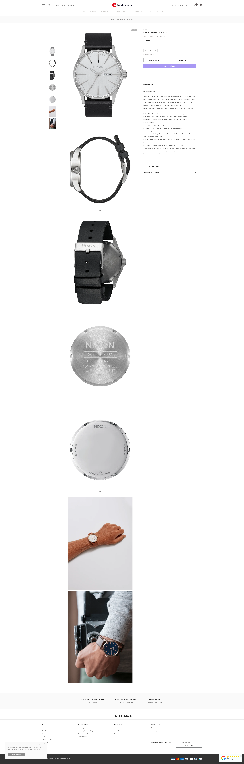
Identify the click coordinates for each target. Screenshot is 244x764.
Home (112, 19)
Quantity (146, 47)
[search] (190, 5)
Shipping (81, 728)
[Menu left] (43, 5)
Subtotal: (146, 55)
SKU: (144, 36)
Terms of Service (47, 739)
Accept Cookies (16, 754)
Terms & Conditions (84, 734)
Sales (43, 736)
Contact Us (117, 728)
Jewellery (45, 731)
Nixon (145, 29)
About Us (117, 731)
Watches (44, 728)
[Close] (44, 743)
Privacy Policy (82, 736)
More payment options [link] (169, 71)
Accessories (45, 734)
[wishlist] (195, 5)
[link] (52, 51)
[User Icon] (49, 5)
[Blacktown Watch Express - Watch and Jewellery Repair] (223, 760)
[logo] (122, 5)
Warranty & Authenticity (85, 731)
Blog (115, 734)
